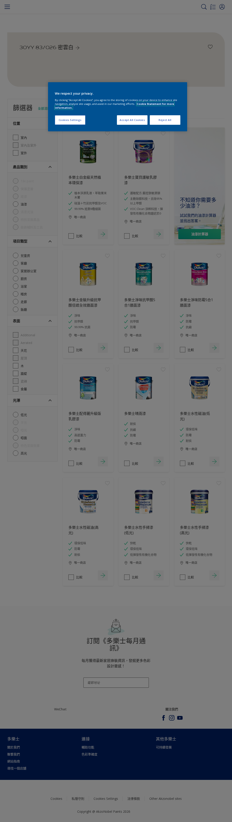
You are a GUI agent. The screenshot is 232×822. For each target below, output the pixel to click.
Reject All (165, 120)
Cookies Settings (70, 120)
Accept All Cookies (132, 120)
